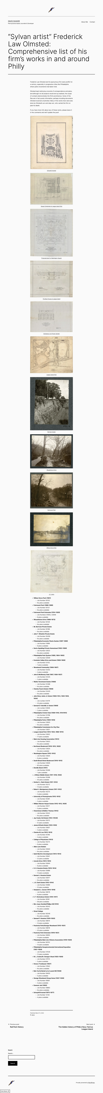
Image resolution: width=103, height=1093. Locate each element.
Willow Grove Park (51, 548)
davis (33, 1015)
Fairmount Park (52, 510)
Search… (10, 1053)
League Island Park (52, 374)
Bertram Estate (51, 432)
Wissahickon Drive (51, 470)
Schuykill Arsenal (51, 170)
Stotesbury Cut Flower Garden (51, 333)
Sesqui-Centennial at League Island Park (51, 206)
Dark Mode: (4, 1091)
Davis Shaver (14, 21)
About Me (84, 22)
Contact (92, 22)
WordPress (91, 1082)
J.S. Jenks (51, 594)
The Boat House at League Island (51, 299)
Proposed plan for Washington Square (51, 258)
